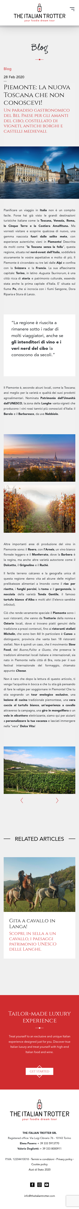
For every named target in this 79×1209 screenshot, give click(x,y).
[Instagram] (39, 1184)
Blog (7, 69)
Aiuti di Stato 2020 (40, 1170)
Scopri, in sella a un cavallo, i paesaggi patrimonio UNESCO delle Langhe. (32, 941)
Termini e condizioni (42, 1159)
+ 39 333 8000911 (51, 1149)
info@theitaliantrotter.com (39, 1196)
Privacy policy (64, 1159)
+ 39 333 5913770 (48, 1143)
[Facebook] (32, 1184)
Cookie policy (39, 1164)
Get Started (39, 1071)
